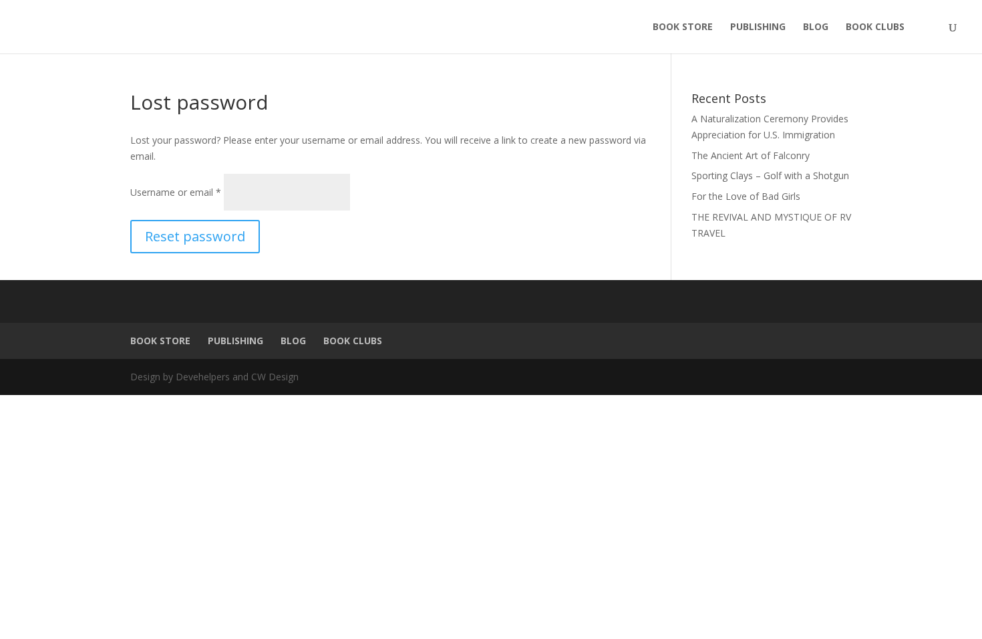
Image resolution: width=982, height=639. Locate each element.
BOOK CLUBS (875, 27)
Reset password (195, 236)
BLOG (815, 27)
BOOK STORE (683, 27)
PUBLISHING (758, 27)
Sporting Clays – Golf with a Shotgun (770, 175)
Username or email (175, 192)
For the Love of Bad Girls (745, 196)
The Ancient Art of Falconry (750, 155)
